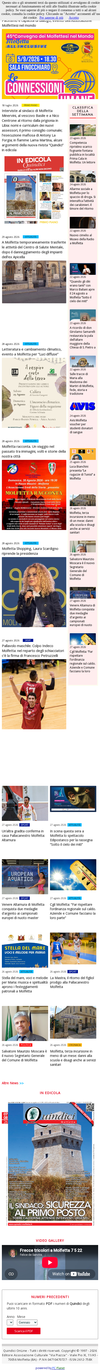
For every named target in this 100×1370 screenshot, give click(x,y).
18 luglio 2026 (10, 105)
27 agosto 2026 (10, 640)
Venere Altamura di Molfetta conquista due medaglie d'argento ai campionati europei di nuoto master (82, 617)
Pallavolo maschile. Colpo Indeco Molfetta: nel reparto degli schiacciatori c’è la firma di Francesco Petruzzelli (33, 650)
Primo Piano (30, 105)
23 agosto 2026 (78, 138)
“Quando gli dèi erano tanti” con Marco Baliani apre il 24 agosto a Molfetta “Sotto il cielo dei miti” (82, 291)
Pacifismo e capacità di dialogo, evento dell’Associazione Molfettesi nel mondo (47, 23)
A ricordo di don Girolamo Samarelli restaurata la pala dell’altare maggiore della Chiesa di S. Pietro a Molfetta (83, 339)
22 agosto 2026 (78, 230)
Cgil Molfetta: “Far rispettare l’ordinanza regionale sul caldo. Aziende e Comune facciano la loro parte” (83, 663)
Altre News (10, 1083)
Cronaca (74, 1045)
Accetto (74, 17)
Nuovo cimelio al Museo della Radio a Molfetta (82, 239)
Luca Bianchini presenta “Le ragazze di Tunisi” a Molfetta (82, 472)
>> (22, 1083)
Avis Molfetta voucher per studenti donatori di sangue (81, 426)
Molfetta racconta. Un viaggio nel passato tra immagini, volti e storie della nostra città (34, 451)
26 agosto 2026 (78, 508)
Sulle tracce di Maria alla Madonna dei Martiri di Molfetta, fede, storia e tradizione (82, 384)
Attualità (30, 236)
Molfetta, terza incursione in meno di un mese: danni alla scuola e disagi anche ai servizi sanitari (82, 522)
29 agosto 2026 (10, 237)
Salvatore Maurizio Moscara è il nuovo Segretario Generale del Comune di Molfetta (82, 569)
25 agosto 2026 (78, 462)
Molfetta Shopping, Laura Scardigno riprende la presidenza (30, 551)
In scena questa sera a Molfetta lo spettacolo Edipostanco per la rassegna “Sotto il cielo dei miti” (71, 838)
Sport (28, 640)
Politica (26, 1045)
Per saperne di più (51, 17)
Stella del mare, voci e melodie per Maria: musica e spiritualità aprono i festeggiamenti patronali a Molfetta (25, 984)
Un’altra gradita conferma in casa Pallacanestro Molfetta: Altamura (23, 835)
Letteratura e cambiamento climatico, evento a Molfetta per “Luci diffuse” (32, 351)
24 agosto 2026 (78, 184)
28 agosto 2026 (10, 344)
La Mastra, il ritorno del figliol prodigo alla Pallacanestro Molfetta (72, 982)
